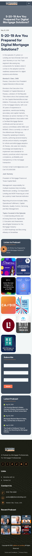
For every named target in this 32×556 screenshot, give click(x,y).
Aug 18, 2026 (10, 415)
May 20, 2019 (5, 30)
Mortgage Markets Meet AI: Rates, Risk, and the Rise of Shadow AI (15, 419)
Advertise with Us (8, 477)
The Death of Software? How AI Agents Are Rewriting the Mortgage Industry (15, 430)
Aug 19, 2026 (10, 404)
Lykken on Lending (19, 545)
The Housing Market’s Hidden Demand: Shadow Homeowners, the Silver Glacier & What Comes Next (16, 409)
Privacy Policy (23, 552)
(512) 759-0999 (11, 492)
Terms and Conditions (11, 552)
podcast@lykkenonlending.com (16, 497)
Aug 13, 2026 (9, 425)
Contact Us (7, 480)
